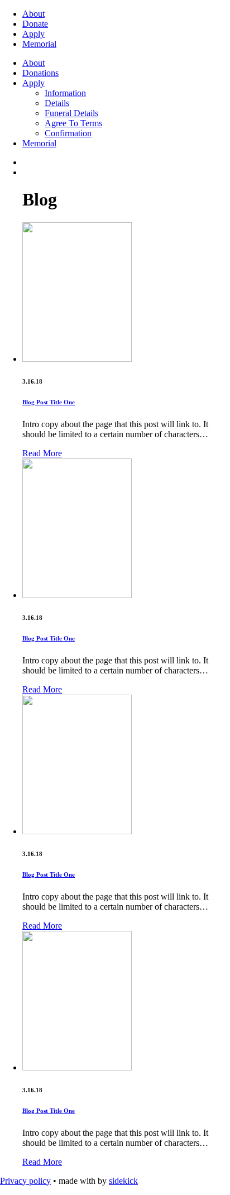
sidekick (123, 1181)
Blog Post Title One (48, 402)
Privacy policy (25, 1181)
